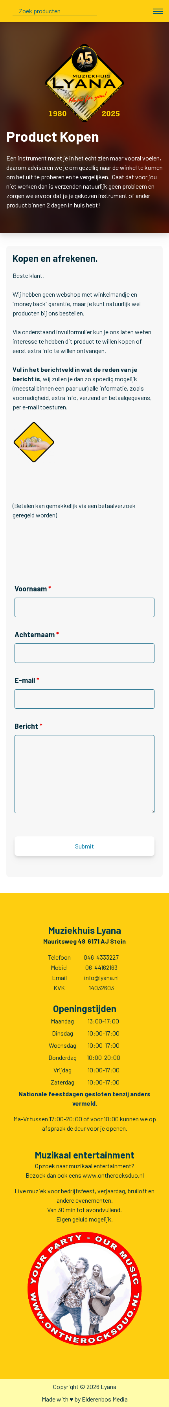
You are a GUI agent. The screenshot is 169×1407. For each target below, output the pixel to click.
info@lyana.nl (101, 977)
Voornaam (33, 588)
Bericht (28, 726)
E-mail (27, 680)
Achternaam (37, 634)
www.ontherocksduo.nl (113, 1175)
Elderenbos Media (105, 1399)
